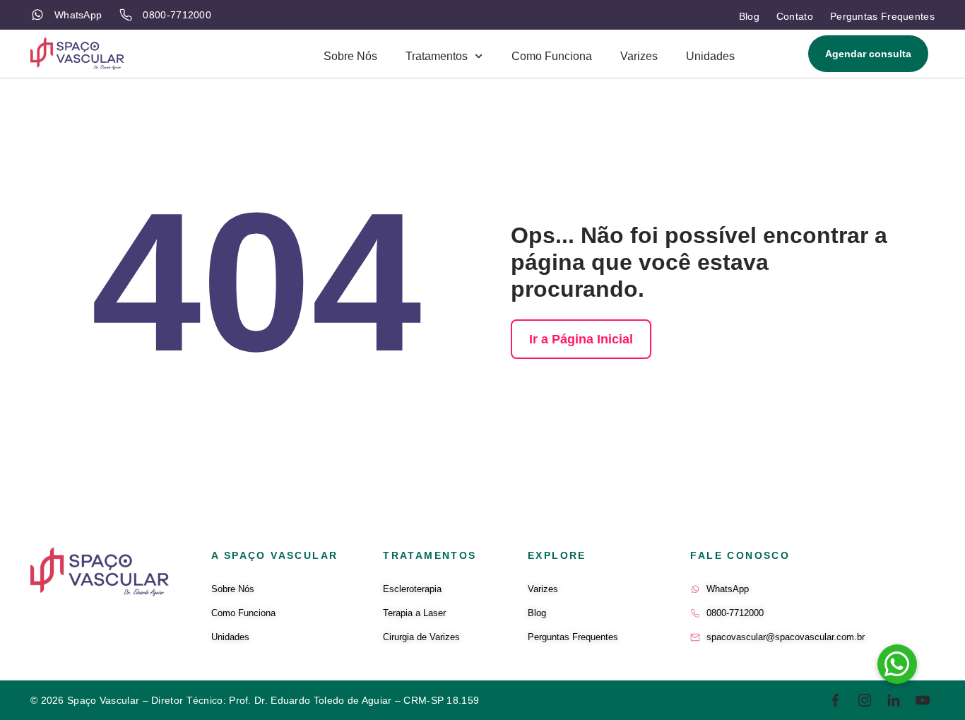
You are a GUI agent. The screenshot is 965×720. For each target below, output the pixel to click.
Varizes (639, 56)
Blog (749, 16)
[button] (897, 664)
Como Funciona (551, 56)
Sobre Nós (350, 56)
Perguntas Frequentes (882, 16)
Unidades (710, 56)
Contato (794, 16)
